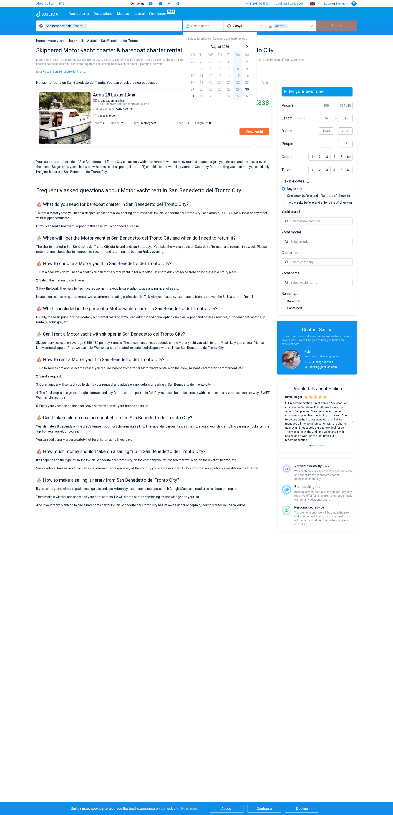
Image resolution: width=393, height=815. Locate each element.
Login (328, 3)
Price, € (288, 106)
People (287, 144)
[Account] (354, 3)
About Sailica (45, 3)
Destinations (103, 14)
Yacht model (291, 232)
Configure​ (264, 808)
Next (353, 421)
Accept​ (226, 808)
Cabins (287, 157)
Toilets (287, 170)
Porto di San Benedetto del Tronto (64, 71)
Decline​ (302, 808)
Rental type (291, 294)
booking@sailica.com (290, 3)
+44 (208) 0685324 (258, 3)
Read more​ (189, 808)
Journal (139, 14)
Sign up (341, 3)
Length (287, 118)
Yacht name (291, 273)
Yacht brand (291, 212)
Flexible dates (317, 181)
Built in (287, 131)
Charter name (292, 253)
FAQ (62, 3)
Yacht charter (79, 14)
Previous (38, 118)
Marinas (123, 14)
